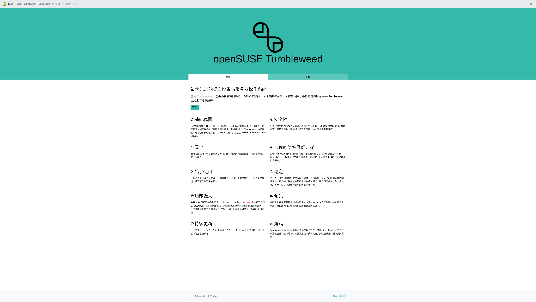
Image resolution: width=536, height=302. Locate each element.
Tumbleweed (30, 4)
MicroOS (56, 4)
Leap (18, 4)
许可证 (342, 296)
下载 (194, 107)
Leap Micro (44, 4)
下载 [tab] (308, 77)
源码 (335, 296)
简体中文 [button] (70, 4)
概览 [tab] (228, 77)
